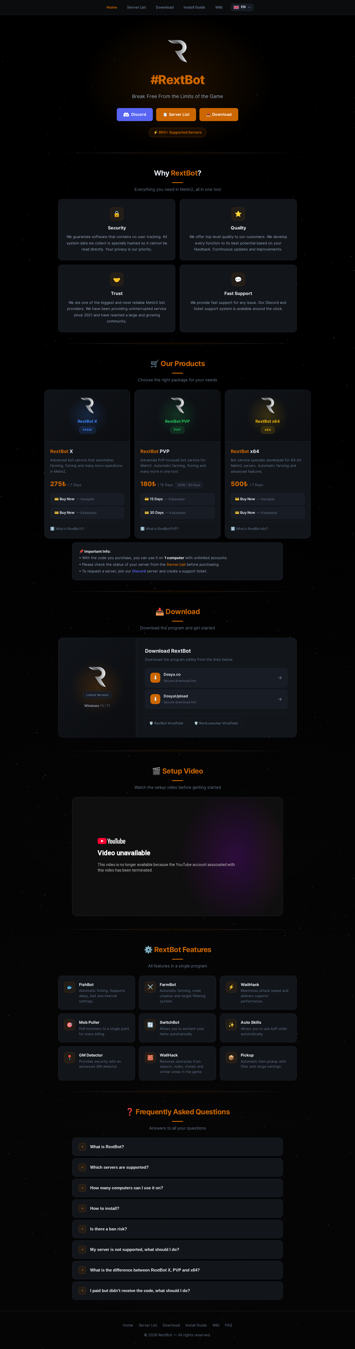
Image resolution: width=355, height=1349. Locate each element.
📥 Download (219, 114)
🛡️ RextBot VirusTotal (166, 723)
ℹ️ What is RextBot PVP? (159, 529)
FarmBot (168, 984)
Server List (136, 7)
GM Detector (91, 1055)
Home (111, 7)
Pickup (247, 1055)
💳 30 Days (165, 512)
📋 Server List (176, 114)
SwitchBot (169, 1022)
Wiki (218, 7)
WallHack (169, 1055)
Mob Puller (89, 1022)
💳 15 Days (164, 499)
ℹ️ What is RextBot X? (67, 529)
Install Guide (194, 7)
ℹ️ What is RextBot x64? (249, 529)
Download (165, 7)
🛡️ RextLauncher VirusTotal (216, 723)
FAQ (228, 1325)
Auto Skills (251, 1022)
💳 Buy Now (74, 499)
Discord (138, 114)
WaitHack (250, 984)
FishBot (86, 984)
